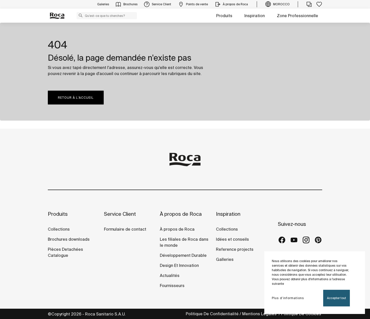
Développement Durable (183, 255)
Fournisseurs (172, 285)
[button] (80, 15)
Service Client (120, 214)
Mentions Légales (260, 313)
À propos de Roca (181, 214)
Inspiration (254, 15)
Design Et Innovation (179, 265)
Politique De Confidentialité (212, 313)
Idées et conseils (232, 239)
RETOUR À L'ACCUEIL (76, 97)
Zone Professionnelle (297, 15)
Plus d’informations (288, 298)
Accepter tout (336, 298)
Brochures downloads (69, 239)
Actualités (169, 275)
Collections (59, 229)
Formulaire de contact (125, 229)
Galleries (225, 259)
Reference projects (234, 249)
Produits (224, 15)
